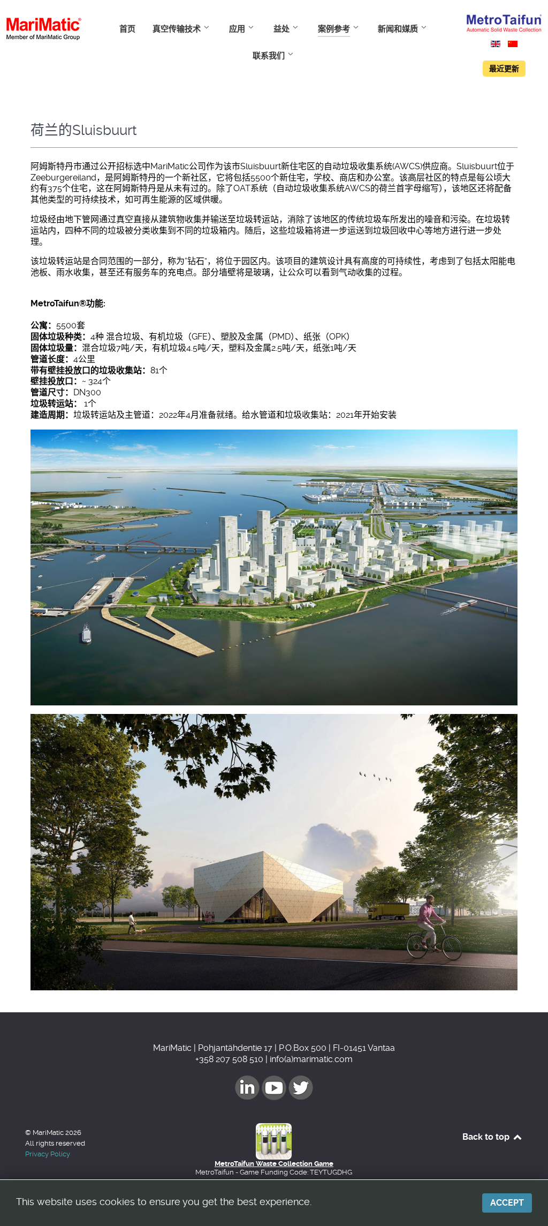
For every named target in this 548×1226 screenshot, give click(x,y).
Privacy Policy (47, 1154)
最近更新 (504, 68)
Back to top (487, 1137)
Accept (507, 1203)
